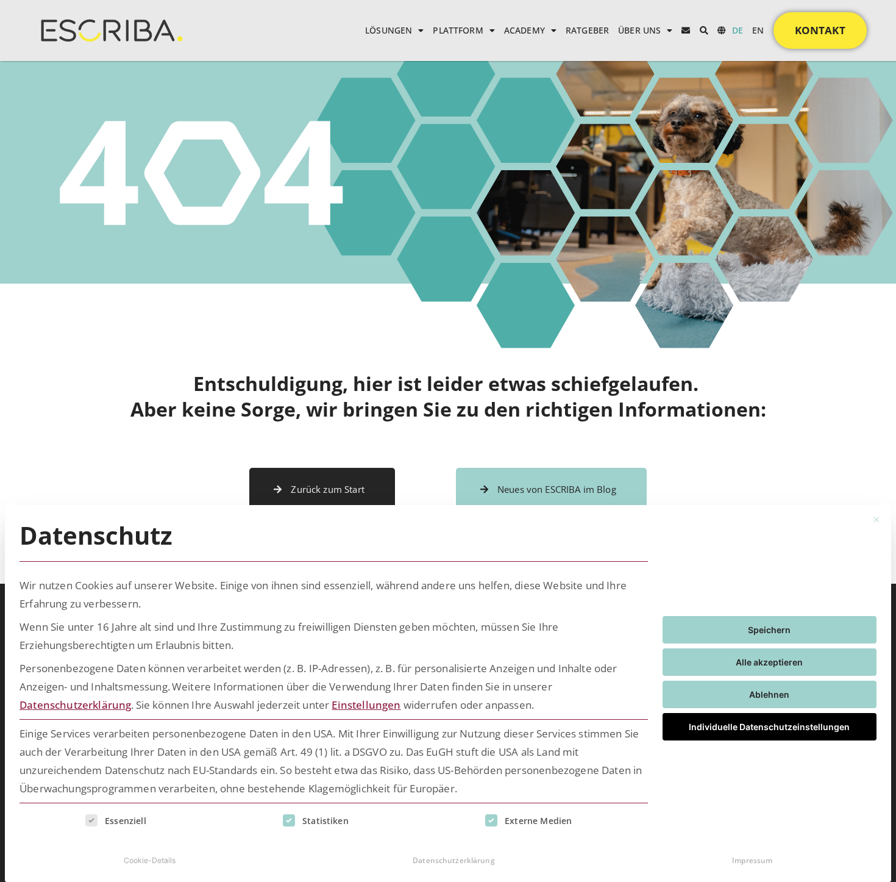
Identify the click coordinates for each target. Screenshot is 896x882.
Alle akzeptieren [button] (769, 662)
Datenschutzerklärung (75, 705)
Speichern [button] (769, 630)
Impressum (752, 860)
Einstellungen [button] (366, 705)
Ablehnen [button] (769, 694)
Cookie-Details (150, 860)
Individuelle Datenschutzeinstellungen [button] (769, 727)
